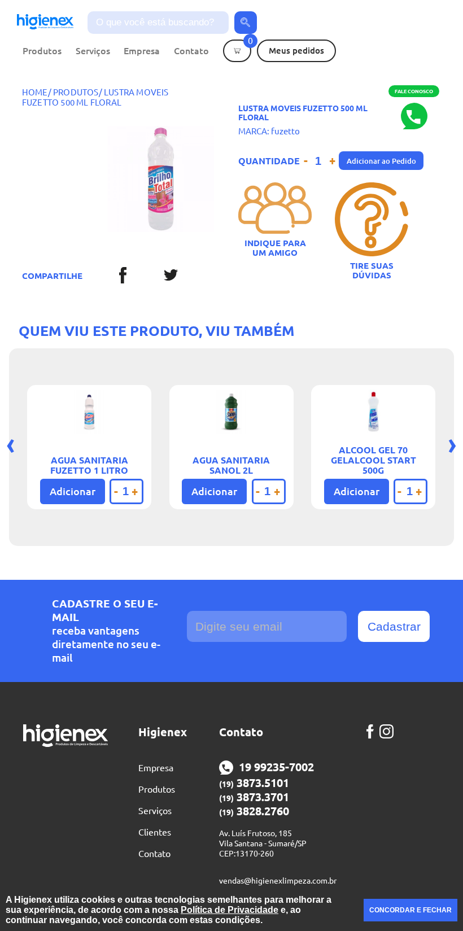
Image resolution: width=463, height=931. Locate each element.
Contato (191, 51)
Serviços (93, 51)
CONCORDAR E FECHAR (410, 910)
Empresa (142, 51)
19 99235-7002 (276, 766)
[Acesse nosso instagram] (389, 731)
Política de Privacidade (229, 910)
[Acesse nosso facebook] (372, 731)
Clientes (154, 832)
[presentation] (10, 443)
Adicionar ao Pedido (381, 161)
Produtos (42, 51)
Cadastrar (394, 626)
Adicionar (72, 491)
